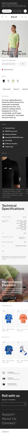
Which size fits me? (8, 69)
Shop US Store (6, 11)
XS (6, 63)
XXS (3, 63)
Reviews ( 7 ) (16, 89)
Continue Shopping (17, 11)
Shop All (5, 298)
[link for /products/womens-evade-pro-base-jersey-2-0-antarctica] (8, 81)
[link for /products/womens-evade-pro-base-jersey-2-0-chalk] (18, 81)
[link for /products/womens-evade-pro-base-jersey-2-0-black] (4, 81)
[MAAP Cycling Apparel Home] (14, 17)
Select (23, 63)
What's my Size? (7, 89)
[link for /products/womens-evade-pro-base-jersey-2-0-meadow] (13, 81)
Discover (12, 298)
